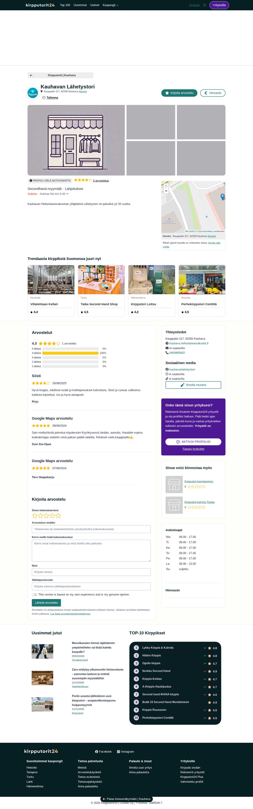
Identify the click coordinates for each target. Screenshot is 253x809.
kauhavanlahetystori (182, 369)
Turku (30, 777)
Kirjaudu (194, 5)
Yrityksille (219, 5)
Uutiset (94, 5)
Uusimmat (80, 5)
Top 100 (65, 5)
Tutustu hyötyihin (193, 449)
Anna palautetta (88, 786)
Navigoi (83, 91)
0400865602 (177, 352)
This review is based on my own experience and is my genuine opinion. (84, 594)
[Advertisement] (126, 38)
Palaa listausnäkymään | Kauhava (128, 799)
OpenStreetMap (205, 231)
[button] (222, 197)
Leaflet (191, 231)
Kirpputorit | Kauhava (62, 75)
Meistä (82, 767)
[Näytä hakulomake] (205, 5)
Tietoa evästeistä (89, 777)
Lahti (30, 781)
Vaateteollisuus (80, 686)
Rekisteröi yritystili (192, 772)
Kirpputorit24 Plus (191, 777)
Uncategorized (80, 659)
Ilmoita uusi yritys (140, 767)
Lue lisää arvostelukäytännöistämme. (70, 613)
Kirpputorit (77, 713)
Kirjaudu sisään (190, 767)
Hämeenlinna (35, 786)
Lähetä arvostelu (46, 602)
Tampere (32, 772)
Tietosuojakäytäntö (90, 781)
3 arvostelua (101, 180)
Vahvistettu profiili (191, 781)
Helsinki (32, 767)
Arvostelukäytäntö (89, 772)
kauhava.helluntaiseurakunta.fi (188, 343)
